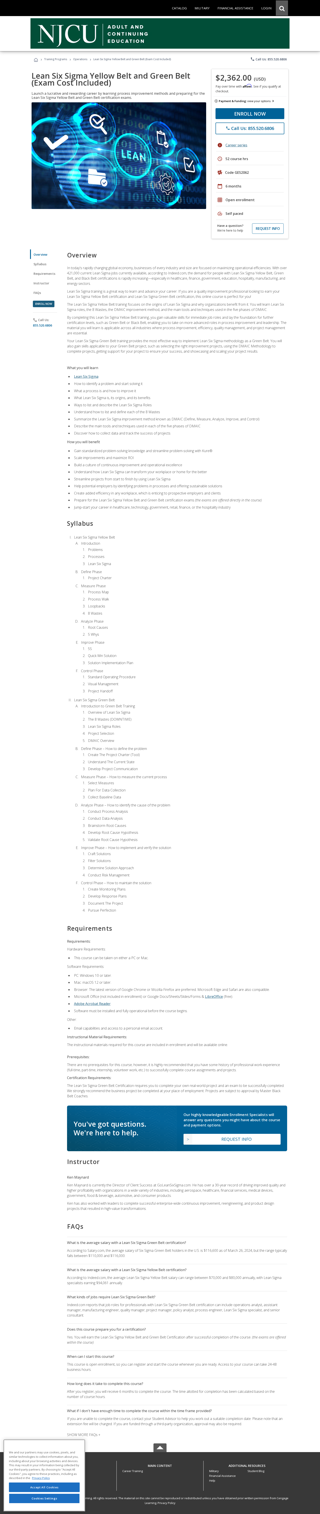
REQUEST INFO (268, 228)
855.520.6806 (42, 325)
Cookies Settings (44, 1498)
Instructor (41, 283)
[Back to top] (160, 1465)
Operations (80, 59)
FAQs (37, 293)
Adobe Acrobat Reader (92, 1003)
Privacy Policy (166, 1503)
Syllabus (40, 264)
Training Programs (55, 59)
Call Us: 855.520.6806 (268, 59)
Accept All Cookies (44, 1487)
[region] (44, 1475)
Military (214, 1471)
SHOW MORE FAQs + (83, 1434)
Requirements (44, 274)
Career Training (132, 1471)
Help (212, 1480)
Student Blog (256, 1471)
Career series (236, 145)
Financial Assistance (222, 1476)
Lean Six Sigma (86, 376)
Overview (40, 254)
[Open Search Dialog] (282, 8)
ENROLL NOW (250, 113)
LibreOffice (214, 996)
